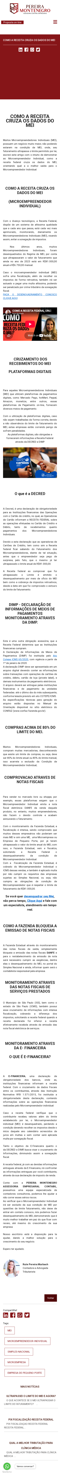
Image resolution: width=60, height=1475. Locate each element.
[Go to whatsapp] (7, 1466)
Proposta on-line (12, 22)
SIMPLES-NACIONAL (19, 1351)
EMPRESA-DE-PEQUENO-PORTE (25, 1372)
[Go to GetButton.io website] (7, 1472)
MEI (10, 1330)
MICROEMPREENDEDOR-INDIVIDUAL (27, 1341)
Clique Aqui (34, 901)
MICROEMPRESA (17, 1362)
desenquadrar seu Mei (39, 896)
